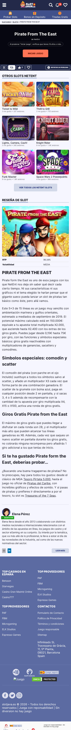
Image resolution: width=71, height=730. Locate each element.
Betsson (6, 580)
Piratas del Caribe (38, 483)
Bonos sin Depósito (34, 16)
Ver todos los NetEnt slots (35, 187)
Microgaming (45, 588)
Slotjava (6, 22)
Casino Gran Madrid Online (17, 591)
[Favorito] (29, 67)
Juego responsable (48, 629)
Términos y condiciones (51, 623)
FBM (40, 583)
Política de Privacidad (50, 618)
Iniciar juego (35, 53)
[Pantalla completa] (4, 67)
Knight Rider (43, 142)
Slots (15, 22)
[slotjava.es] (27, 5)
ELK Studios (44, 594)
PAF (40, 578)
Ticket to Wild (10, 108)
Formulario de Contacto (51, 612)
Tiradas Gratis (60, 16)
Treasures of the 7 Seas (40, 495)
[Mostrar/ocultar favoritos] (65, 5)
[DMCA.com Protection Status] (44, 679)
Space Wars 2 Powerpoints (51, 176)
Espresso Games (47, 599)
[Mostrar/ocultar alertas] (51, 5)
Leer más (60, 550)
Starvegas (8, 586)
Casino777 (8, 597)
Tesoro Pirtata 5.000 (36, 479)
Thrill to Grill (42, 108)
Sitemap (42, 634)
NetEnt (37, 39)
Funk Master (9, 176)
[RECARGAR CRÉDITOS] (11, 67)
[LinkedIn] (9, 550)
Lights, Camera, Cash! (14, 142)
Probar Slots (10, 16)
